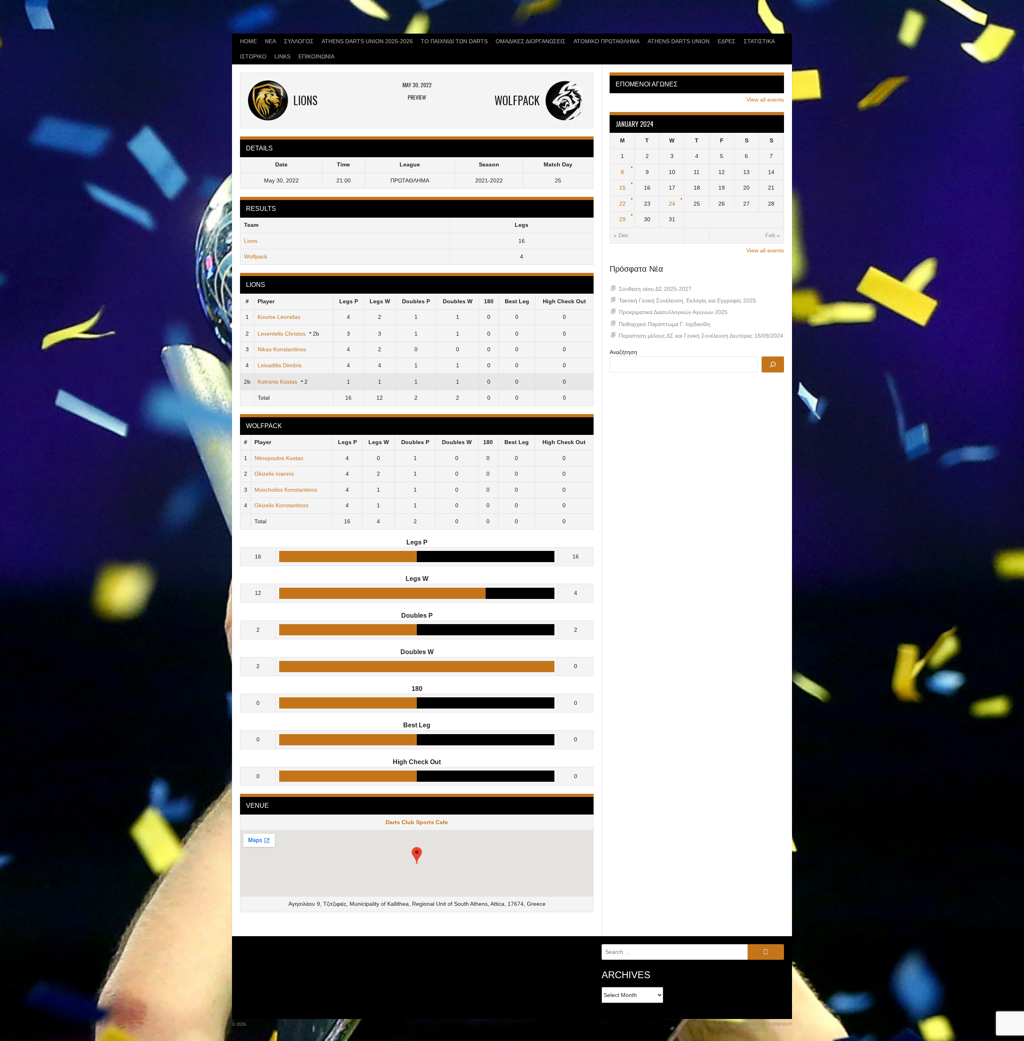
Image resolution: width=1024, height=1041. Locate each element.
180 (489, 301)
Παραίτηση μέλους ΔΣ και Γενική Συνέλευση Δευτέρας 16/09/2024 (701, 335)
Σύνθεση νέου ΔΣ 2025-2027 (655, 289)
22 (622, 203)
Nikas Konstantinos (282, 349)
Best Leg (517, 301)
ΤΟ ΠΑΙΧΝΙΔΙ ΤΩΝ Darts (454, 41)
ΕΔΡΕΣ (727, 41)
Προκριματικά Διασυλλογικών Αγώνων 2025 (673, 312)
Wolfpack (255, 256)
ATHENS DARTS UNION (679, 41)
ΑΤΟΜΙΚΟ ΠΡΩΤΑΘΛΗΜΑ (607, 41)
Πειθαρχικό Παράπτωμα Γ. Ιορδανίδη (664, 324)
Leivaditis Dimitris (280, 365)
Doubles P (416, 301)
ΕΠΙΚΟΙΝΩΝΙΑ (316, 56)
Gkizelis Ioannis (274, 473)
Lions (251, 241)
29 (622, 219)
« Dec (621, 235)
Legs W (380, 301)
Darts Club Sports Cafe (417, 822)
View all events (765, 99)
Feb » (772, 235)
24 (672, 203)
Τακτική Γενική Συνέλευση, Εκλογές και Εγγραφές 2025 (687, 300)
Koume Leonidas (279, 317)
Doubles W (457, 301)
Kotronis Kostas (277, 381)
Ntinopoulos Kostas (278, 458)
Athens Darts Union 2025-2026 (367, 41)
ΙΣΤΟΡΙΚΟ (253, 56)
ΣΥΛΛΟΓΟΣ (299, 41)
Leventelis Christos (282, 333)
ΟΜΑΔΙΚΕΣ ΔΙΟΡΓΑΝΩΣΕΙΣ (531, 41)
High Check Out (564, 301)
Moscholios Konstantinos (285, 489)
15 (622, 187)
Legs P (348, 301)
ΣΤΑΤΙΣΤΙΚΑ (759, 41)
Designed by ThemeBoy (764, 1024)
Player (266, 301)
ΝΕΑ (270, 41)
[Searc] (773, 364)
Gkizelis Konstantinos (281, 505)
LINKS (282, 56)
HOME (248, 41)
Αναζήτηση (623, 352)
